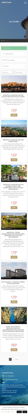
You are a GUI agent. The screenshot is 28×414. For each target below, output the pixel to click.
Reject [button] (24, 412)
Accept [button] (19, 412)
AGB (10, 396)
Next (16, 359)
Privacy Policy (4, 412)
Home (4, 40)
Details (14, 115)
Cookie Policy (12, 412)
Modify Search (9, 54)
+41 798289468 (9, 376)
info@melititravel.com (11, 379)
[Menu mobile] (25, 3)
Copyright (5, 396)
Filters (6, 66)
